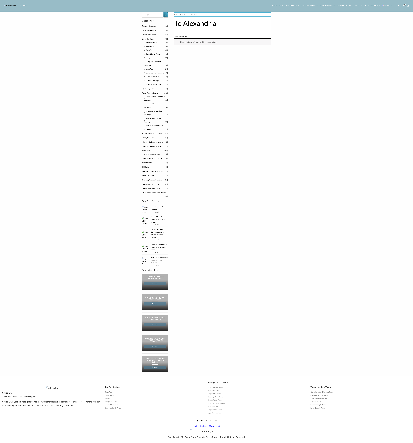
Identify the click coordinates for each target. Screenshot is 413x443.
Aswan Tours (150, 46)
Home (176, 15)
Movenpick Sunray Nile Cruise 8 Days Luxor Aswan (155, 340)
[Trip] (216, 421)
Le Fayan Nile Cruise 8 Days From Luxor (155, 277)
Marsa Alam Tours (152, 77)
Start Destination (308, 5)
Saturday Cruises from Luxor (152, 171)
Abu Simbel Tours (316, 401)
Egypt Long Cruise (148, 89)
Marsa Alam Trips (152, 80)
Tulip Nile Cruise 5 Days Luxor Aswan (155, 318)
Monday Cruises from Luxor (152, 146)
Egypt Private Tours (215, 406)
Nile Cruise (146, 151)
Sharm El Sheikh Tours (154, 84)
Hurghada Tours (152, 58)
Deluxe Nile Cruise (149, 35)
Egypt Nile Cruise (214, 394)
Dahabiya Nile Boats (149, 30)
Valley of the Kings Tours (319, 398)
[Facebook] (197, 421)
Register (203, 426)
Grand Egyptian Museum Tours (321, 392)
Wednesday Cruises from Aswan (154, 193)
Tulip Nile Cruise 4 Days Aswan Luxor (155, 298)
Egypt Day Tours (148, 39)
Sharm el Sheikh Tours (113, 408)
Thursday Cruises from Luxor (152, 180)
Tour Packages (291, 5)
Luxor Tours (150, 69)
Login (195, 426)
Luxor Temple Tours (317, 408)
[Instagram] (202, 421)
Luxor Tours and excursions (156, 73)
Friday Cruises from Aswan (152, 133)
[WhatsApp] (211, 421)
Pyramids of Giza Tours (319, 395)
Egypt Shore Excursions (216, 403)
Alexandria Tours (152, 42)
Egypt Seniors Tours (215, 413)
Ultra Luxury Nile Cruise (151, 188)
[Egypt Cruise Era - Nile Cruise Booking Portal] (10, 5)
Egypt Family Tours (215, 410)
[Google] (206, 421)
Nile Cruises (276, 5)
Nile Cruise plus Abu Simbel (152, 158)
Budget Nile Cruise (149, 26)
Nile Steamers (147, 163)
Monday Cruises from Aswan (152, 142)
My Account (214, 426)
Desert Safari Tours (153, 54)
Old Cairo (145, 167)
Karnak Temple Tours (318, 405)
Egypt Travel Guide (327, 5)
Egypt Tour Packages (150, 93)
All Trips (23, 5)
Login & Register (371, 5)
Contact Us (358, 5)
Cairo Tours (150, 50)
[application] (282, 5)
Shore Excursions (344, 5)
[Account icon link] (408, 6)
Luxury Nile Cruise (148, 138)
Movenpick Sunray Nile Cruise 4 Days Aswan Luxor (155, 360)
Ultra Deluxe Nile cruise (150, 184)
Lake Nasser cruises (153, 154)
